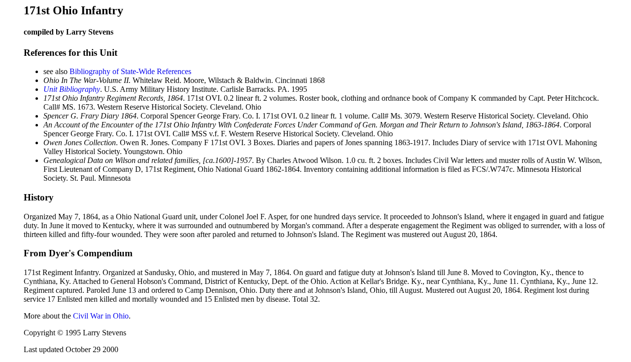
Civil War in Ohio (101, 316)
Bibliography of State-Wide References (130, 71)
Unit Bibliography (71, 89)
